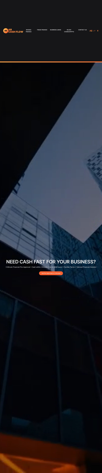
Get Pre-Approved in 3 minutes (51, 273)
